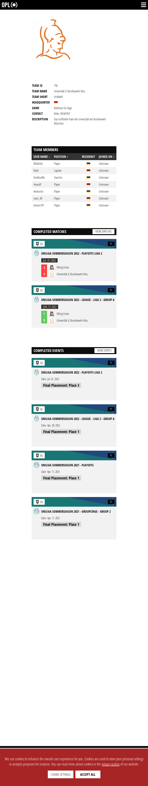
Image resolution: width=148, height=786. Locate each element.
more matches (103, 231)
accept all (87, 774)
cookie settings (61, 774)
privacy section (111, 764)
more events (104, 350)
